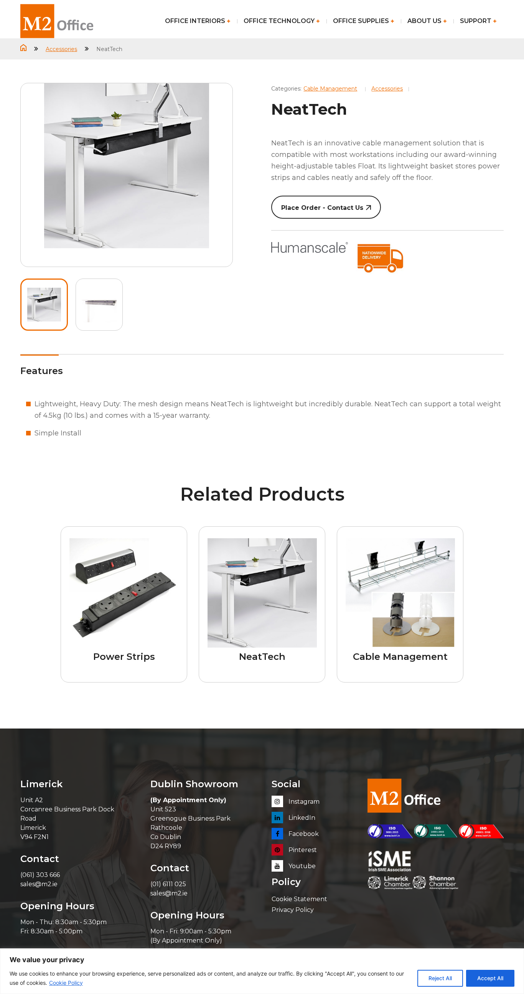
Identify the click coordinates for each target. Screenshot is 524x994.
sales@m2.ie (39, 884)
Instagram (303, 801)
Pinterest (302, 850)
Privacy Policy (293, 909)
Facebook (303, 833)
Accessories (61, 49)
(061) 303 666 (40, 875)
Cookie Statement (299, 899)
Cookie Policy (66, 982)
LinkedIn (301, 817)
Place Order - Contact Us (322, 207)
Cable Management (330, 88)
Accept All (490, 978)
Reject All (440, 978)
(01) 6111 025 (168, 884)
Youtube (301, 866)
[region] (262, 971)
